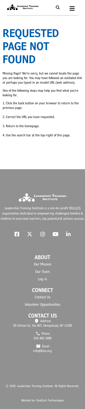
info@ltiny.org (42, 351)
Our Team (42, 271)
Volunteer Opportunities (42, 304)
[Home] (22, 7)
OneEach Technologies (50, 400)
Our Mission (42, 264)
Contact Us (43, 297)
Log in (42, 279)
